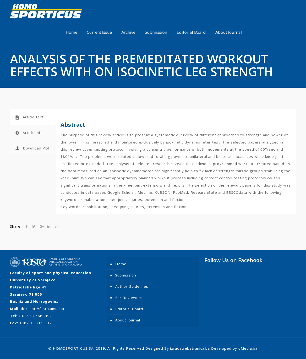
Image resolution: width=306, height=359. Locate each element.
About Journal (127, 320)
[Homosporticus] (46, 11)
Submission (125, 275)
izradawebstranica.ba (190, 348)
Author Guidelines (131, 286)
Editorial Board (129, 308)
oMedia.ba (247, 348)
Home (120, 263)
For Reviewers (128, 297)
